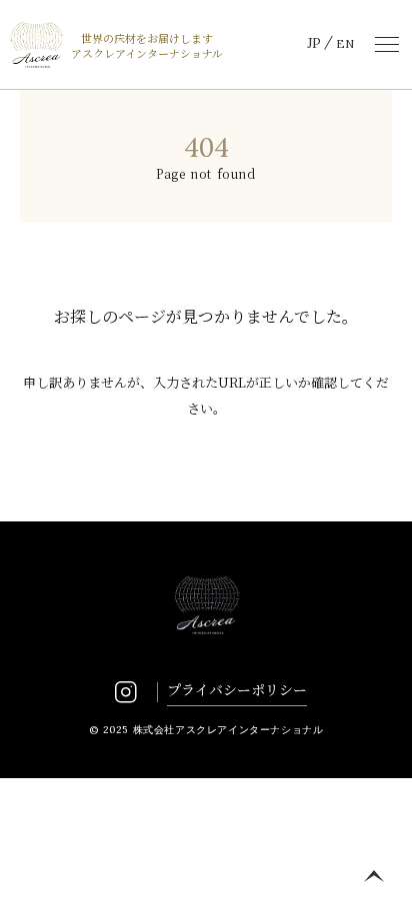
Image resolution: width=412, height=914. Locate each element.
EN (345, 43)
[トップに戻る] (374, 876)
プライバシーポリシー (237, 689)
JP (314, 43)
